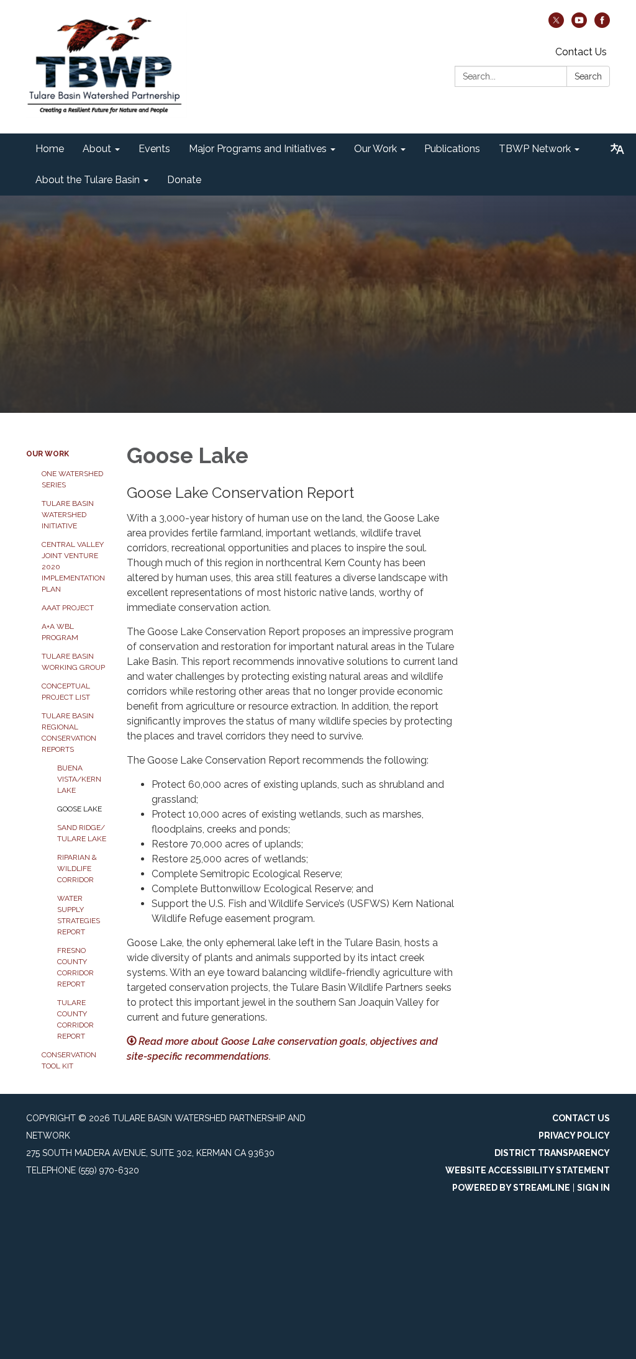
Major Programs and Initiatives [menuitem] (258, 149)
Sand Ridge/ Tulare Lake (81, 833)
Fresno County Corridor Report (75, 967)
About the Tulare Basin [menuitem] (87, 180)
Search (588, 76)
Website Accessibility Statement (527, 1170)
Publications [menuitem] (452, 149)
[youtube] (579, 24)
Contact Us (581, 52)
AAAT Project (68, 607)
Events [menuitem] (154, 149)
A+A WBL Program (60, 632)
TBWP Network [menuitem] (535, 149)
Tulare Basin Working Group (73, 662)
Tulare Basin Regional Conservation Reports (69, 732)
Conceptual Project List (66, 692)
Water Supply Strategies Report (78, 915)
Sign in (593, 1188)
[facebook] (602, 24)
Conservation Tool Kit (69, 1060)
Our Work (47, 453)
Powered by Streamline (511, 1188)
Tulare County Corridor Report (75, 1019)
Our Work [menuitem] (375, 149)
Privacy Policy (574, 1135)
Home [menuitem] (49, 149)
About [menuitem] (97, 149)
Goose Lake (79, 809)
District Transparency (552, 1153)
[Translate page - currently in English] (617, 149)
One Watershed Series (72, 479)
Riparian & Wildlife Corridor (77, 868)
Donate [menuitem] (184, 180)
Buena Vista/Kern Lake (79, 779)
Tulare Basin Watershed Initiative (68, 514)
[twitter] (556, 24)
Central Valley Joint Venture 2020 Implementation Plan (73, 567)
